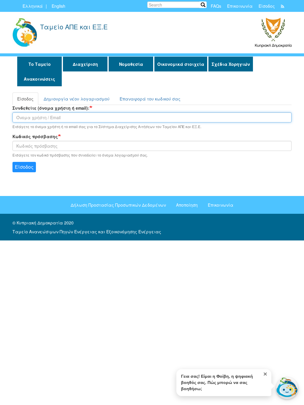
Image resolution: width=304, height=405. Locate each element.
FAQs (216, 6)
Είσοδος (267, 6)
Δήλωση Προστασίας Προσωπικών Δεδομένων (118, 205)
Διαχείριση (85, 64)
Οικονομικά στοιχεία (180, 64)
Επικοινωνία (240, 6)
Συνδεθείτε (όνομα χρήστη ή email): (50, 108)
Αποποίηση (187, 205)
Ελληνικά (33, 6)
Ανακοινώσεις (39, 79)
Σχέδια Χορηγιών (231, 64)
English (58, 6)
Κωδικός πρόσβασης (35, 136)
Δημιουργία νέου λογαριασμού (77, 99)
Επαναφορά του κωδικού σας (150, 99)
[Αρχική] (24, 32)
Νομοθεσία (131, 64)
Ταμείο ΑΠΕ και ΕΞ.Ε (74, 27)
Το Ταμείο (39, 64)
